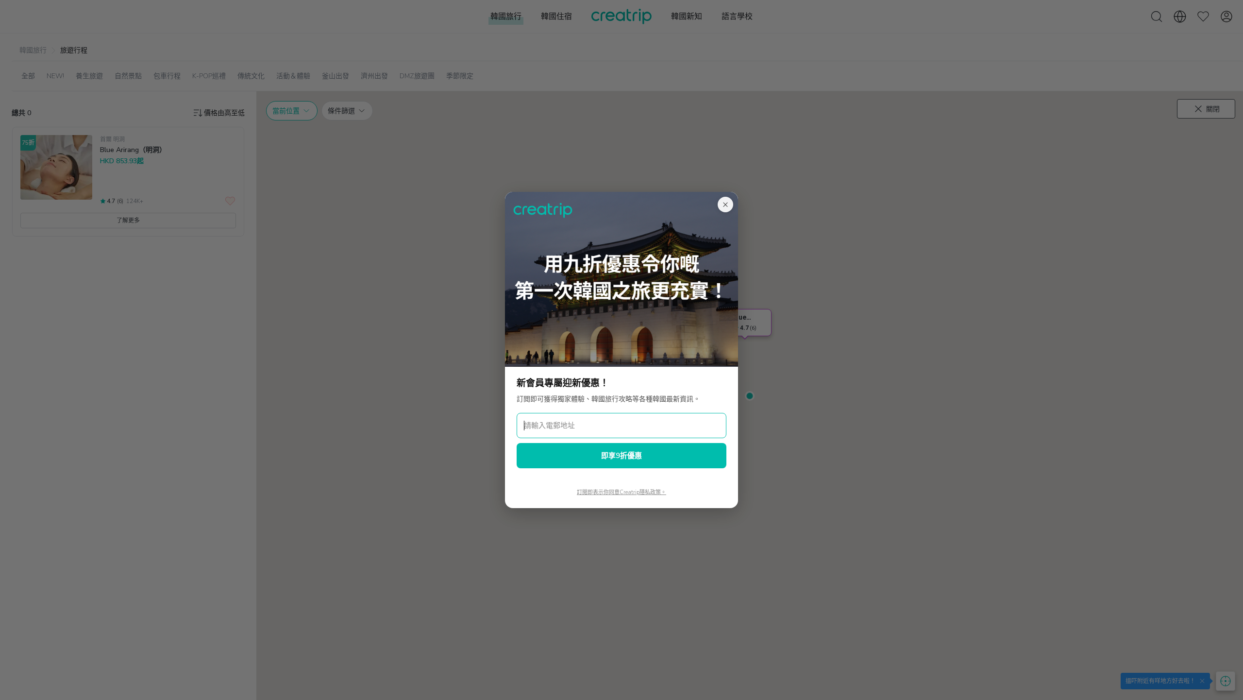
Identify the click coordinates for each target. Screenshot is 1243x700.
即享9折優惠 (621, 456)
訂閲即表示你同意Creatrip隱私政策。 (621, 492)
